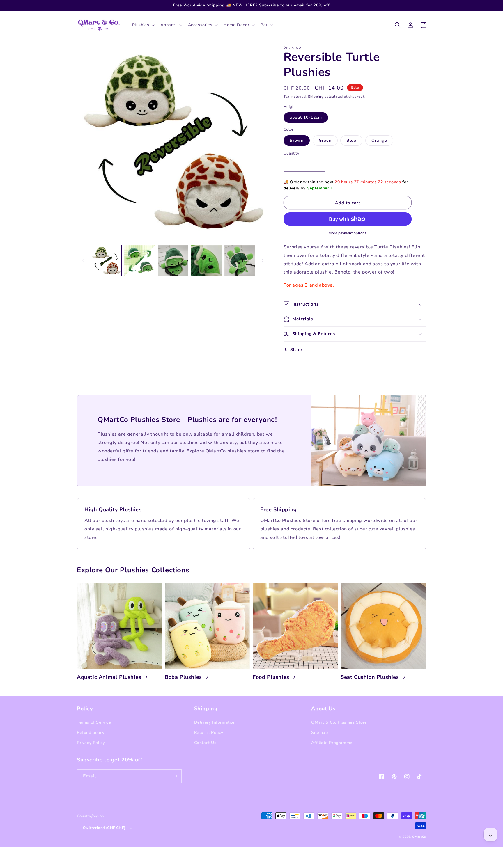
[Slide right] (262, 260)
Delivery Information (215, 722)
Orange (379, 140)
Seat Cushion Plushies (370, 677)
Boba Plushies (183, 677)
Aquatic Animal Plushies (109, 677)
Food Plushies (271, 677)
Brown (297, 140)
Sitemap (319, 732)
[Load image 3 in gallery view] (173, 260)
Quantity (291, 153)
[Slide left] (83, 260)
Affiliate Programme (331, 742)
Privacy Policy (91, 742)
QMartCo (419, 837)
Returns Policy (208, 732)
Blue (351, 140)
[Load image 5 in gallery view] (239, 260)
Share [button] (296, 349)
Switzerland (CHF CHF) (104, 827)
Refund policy (91, 732)
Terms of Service (94, 722)
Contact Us (205, 742)
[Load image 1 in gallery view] (106, 260)
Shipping (316, 96)
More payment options (347, 233)
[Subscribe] (175, 776)
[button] (143, 25)
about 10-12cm (306, 117)
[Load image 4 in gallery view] (206, 260)
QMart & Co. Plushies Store (339, 722)
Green (325, 140)
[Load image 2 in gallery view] (139, 260)
